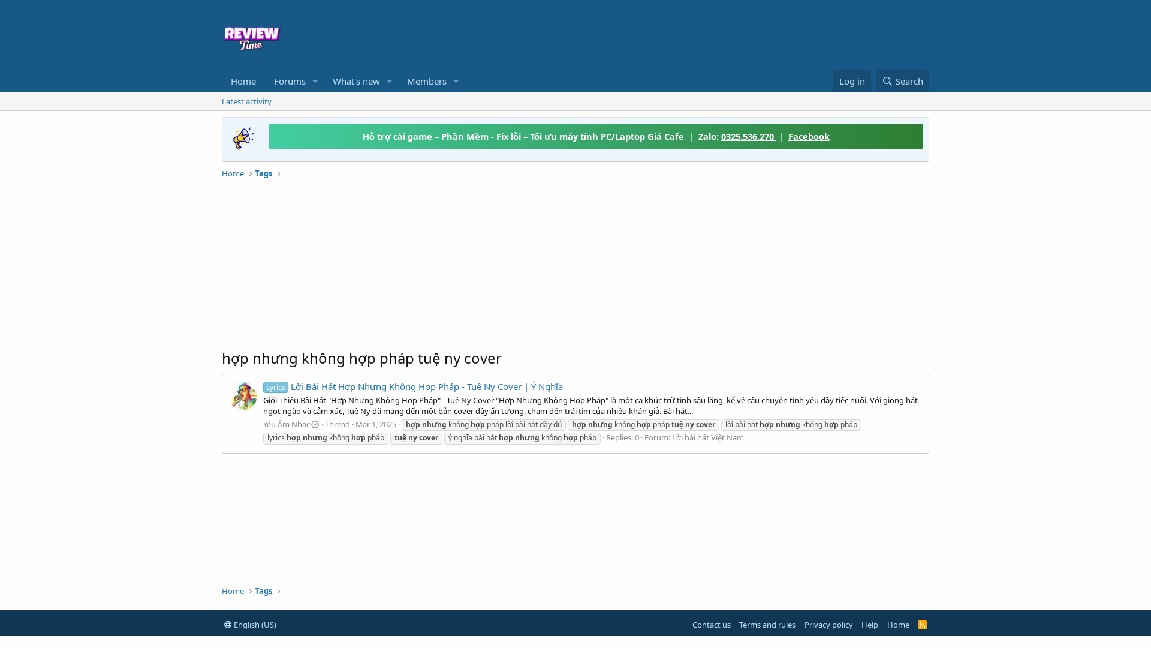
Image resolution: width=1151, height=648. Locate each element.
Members (427, 81)
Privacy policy (829, 624)
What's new (356, 81)
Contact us (711, 624)
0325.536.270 (748, 136)
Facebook (809, 136)
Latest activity (247, 101)
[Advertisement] (672, 34)
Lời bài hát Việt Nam (708, 437)
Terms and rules (767, 624)
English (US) (254, 624)
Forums (290, 81)
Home (243, 81)
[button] (315, 81)
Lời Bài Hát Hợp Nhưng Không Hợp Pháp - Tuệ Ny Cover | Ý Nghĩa (414, 386)
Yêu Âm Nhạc (286, 424)
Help (869, 624)
